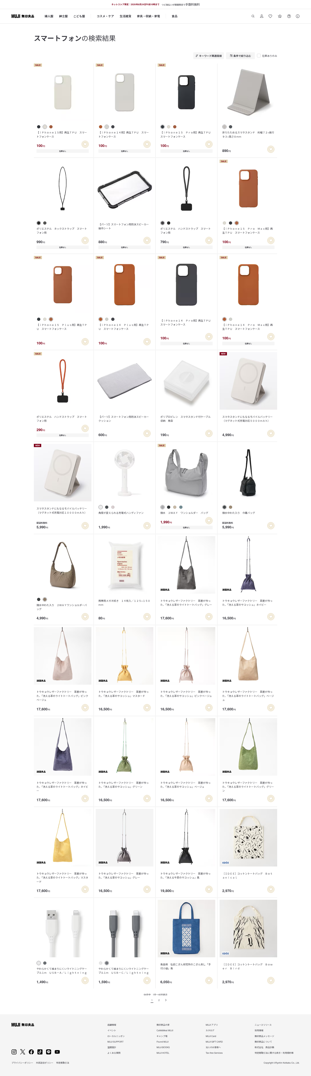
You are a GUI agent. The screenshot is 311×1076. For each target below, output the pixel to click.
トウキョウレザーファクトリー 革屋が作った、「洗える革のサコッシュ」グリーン (123, 784)
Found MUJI (162, 1041)
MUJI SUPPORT (115, 1041)
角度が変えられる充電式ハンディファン (121, 513)
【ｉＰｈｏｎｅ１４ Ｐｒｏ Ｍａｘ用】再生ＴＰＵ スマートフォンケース (247, 327)
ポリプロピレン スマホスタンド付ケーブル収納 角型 (185, 418)
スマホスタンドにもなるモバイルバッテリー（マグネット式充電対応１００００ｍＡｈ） (62, 510)
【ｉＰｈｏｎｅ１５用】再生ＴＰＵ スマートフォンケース (62, 134)
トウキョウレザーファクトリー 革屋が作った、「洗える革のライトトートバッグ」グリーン (248, 787)
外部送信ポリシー (44, 1062)
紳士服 (63, 16)
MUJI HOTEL (163, 1052)
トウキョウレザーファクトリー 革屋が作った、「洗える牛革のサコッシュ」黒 (185, 875)
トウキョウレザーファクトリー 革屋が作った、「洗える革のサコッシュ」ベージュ (185, 784)
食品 (174, 16)
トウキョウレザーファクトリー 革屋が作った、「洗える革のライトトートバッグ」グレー (186, 602)
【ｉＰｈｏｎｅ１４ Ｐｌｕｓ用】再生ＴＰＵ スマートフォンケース (123, 327)
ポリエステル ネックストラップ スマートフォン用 (62, 230)
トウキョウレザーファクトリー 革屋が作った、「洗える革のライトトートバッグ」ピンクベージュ (62, 696)
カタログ (210, 1030)
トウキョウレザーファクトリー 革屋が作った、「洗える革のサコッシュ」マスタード (123, 693)
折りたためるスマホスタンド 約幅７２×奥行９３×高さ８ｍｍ (248, 134)
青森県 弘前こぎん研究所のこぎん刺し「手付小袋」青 (185, 966)
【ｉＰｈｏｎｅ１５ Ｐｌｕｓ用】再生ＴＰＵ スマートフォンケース (62, 327)
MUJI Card (211, 1036)
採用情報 (259, 1030)
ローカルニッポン (116, 1036)
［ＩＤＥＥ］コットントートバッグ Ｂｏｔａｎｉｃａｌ (247, 875)
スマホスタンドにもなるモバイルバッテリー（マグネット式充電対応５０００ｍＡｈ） (247, 418)
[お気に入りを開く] (270, 16)
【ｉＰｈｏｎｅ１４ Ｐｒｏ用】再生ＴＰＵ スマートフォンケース (186, 322)
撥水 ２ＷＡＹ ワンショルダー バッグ (184, 513)
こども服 (79, 16)
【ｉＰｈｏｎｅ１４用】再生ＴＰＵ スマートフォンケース (123, 134)
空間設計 (111, 1047)
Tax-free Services (214, 1052)
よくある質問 (113, 1052)
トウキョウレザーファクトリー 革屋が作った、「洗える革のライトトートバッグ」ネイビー (62, 787)
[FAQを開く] (289, 16)
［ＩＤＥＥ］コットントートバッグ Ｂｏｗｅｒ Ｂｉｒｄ (247, 966)
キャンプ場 (162, 1036)
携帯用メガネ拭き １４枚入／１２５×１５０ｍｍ (124, 602)
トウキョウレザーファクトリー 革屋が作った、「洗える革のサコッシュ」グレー (123, 875)
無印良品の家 (163, 1024)
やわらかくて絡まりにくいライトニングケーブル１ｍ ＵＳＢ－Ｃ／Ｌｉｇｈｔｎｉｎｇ (123, 970)
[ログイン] (262, 16)
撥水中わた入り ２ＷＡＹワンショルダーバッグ (62, 607)
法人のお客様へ (213, 1047)
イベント (111, 1030)
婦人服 (49, 16)
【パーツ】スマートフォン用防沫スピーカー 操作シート (124, 226)
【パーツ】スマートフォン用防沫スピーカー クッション (124, 418)
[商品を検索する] (253, 16)
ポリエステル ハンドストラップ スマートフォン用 (185, 230)
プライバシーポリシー (22, 1062)
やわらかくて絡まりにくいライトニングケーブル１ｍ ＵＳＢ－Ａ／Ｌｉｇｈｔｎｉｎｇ (62, 970)
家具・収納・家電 (148, 16)
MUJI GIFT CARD (214, 1041)
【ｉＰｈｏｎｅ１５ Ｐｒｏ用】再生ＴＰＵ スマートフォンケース (186, 134)
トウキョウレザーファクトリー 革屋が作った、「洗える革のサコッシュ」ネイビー (247, 602)
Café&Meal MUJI (165, 1030)
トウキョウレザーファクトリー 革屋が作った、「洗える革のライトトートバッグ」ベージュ (248, 696)
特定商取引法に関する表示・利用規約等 (274, 1052)
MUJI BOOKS (163, 1047)
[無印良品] (23, 1025)
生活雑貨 (125, 16)
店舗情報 (111, 1024)
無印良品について (263, 1041)
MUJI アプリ (212, 1024)
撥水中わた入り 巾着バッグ (238, 513)
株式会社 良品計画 (264, 1047)
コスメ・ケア (105, 16)
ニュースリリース (263, 1024)
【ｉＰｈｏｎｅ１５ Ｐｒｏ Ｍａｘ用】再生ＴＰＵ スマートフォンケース (247, 230)
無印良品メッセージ (264, 1036)
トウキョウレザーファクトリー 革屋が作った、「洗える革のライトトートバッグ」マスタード (62, 877)
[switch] (85, 144)
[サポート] (298, 16)
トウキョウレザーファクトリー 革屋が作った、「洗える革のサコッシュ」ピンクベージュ (186, 693)
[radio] (39, 127)
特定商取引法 (62, 1062)
